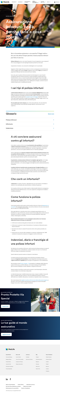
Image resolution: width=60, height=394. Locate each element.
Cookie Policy (21, 384)
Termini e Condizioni (25, 388)
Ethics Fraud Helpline (10, 384)
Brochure (47, 366)
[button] (14, 2)
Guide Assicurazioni (39, 359)
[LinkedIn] (7, 379)
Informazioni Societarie (9, 366)
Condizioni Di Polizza (19, 361)
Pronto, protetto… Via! (25, 263)
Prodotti (47, 364)
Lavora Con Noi (8, 364)
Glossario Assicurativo (19, 364)
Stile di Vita (37, 366)
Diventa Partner (8, 361)
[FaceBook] (10, 379)
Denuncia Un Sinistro (29, 359)
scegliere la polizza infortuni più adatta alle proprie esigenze (34, 280)
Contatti (47, 361)
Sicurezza (37, 364)
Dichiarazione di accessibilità (12, 388)
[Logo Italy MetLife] (10, 349)
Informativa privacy (30, 384)
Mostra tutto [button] (51, 114)
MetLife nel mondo (27, 386)
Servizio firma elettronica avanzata (13, 386)
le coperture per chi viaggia (32, 97)
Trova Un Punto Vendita (19, 359)
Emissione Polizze (48, 359)
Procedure (47, 371)
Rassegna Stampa (8, 359)
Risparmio (37, 361)
